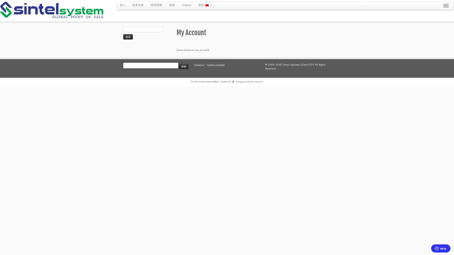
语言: (201, 5)
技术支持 (138, 5)
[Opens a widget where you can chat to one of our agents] (440, 248)
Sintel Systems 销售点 (209, 81)
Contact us (199, 64)
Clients (186, 5)
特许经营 (156, 5)
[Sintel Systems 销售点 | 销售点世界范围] (52, 10)
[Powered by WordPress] (233, 81)
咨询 (172, 5)
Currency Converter (216, 64)
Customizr (258, 81)
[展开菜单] (446, 5)
